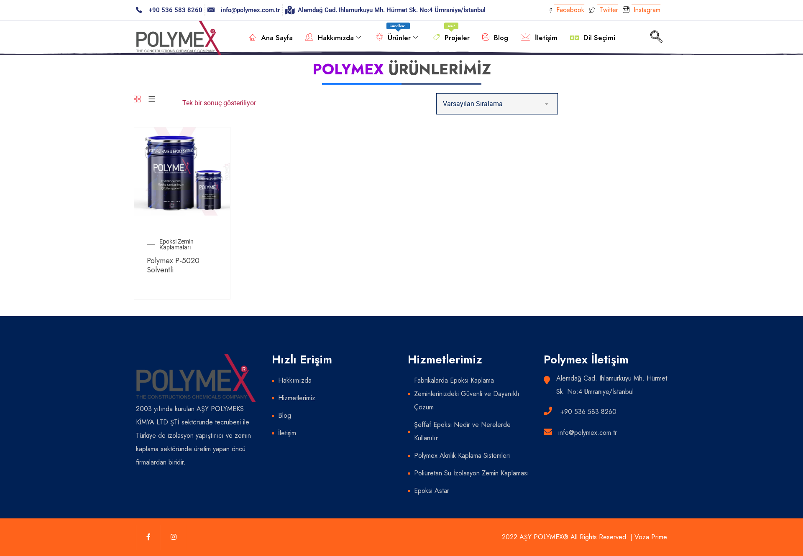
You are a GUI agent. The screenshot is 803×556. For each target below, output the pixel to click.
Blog (501, 38)
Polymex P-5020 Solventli (173, 265)
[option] (182, 171)
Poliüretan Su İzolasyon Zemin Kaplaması (471, 473)
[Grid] (137, 100)
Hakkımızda (336, 38)
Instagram (646, 10)
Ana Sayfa (277, 38)
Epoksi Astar (431, 490)
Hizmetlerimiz (296, 398)
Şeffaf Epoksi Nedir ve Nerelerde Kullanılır (462, 431)
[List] (151, 100)
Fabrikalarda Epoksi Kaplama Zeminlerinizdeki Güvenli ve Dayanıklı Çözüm (466, 394)
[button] (656, 37)
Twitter (607, 10)
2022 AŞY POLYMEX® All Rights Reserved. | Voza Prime (584, 537)
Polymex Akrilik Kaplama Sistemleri (462, 455)
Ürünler (399, 33)
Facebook (569, 10)
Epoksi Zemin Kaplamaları (176, 244)
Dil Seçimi (599, 38)
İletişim (546, 38)
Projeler (457, 33)
